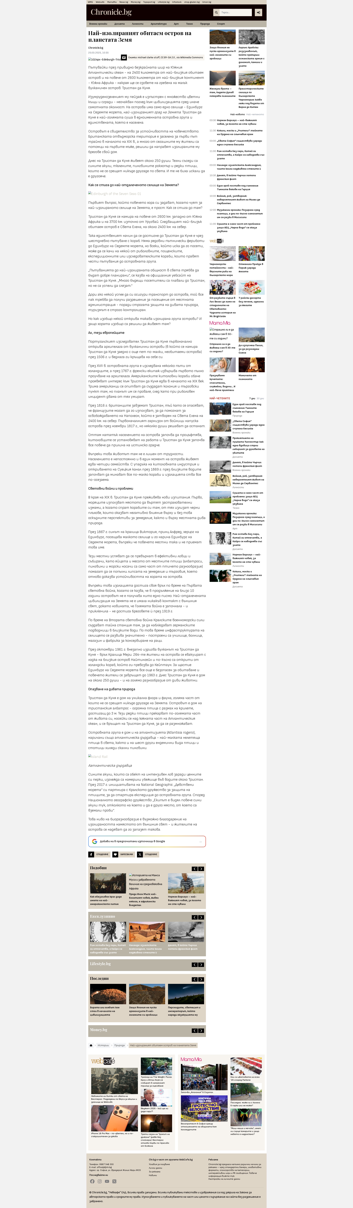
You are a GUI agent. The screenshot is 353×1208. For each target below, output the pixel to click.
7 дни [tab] (252, 398)
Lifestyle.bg (163, 2)
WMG (90, 2)
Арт (176, 23)
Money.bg (135, 2)
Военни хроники (98, 23)
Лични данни (155, 1168)
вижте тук (228, 1176)
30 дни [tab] (260, 398)
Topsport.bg (149, 2)
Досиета (120, 23)
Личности (137, 23)
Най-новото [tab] (237, 114)
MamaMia (112, 2)
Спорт (221, 23)
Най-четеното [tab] (255, 114)
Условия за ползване (159, 1164)
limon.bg (206, 2)
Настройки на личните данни (224, 1179)
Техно (189, 23)
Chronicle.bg (95, 48)
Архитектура (159, 23)
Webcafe (100, 2)
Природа (205, 23)
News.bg (124, 2)
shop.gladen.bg (191, 2)
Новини (153, 1175)
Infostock (176, 2)
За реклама (154, 1171)
